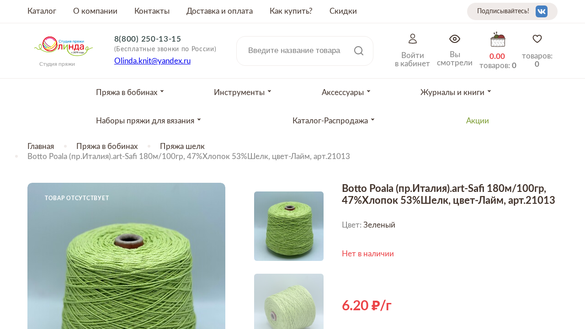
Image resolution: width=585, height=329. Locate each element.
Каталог (41, 11)
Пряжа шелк (182, 146)
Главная (40, 146)
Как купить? (291, 11)
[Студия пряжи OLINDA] (63, 59)
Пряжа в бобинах (107, 146)
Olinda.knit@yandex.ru (152, 61)
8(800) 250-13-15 (147, 39)
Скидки (343, 11)
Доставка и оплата (219, 11)
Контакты (152, 11)
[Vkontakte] (542, 11)
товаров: (537, 60)
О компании (95, 11)
